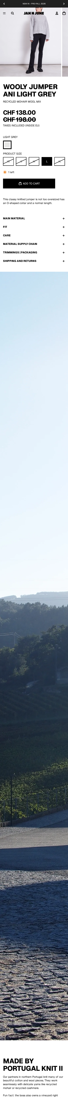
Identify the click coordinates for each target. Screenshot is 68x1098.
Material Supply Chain (20, 244)
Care (7, 235)
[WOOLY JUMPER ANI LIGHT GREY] (7, 145)
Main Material (14, 218)
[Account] (56, 13)
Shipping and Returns (19, 261)
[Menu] (4, 13)
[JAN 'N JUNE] (34, 13)
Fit (5, 227)
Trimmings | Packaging (20, 252)
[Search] (12, 13)
